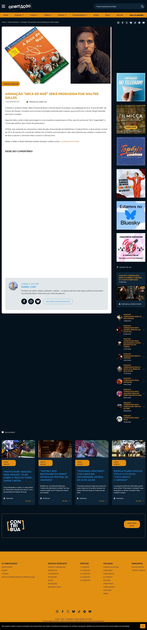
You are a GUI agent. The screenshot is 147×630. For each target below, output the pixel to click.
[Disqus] (56, 182)
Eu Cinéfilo (107, 577)
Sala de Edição (138, 567)
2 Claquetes (85, 570)
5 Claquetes (85, 580)
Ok (143, 626)
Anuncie (120, 15)
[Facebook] (122, 22)
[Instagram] (118, 22)
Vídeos (47, 15)
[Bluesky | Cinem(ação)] (131, 215)
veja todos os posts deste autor (58, 301)
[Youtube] (143, 22)
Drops (50, 580)
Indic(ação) (52, 583)
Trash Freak (108, 583)
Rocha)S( (106, 580)
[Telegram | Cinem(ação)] (131, 87)
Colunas (61, 15)
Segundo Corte (54, 587)
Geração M (52, 570)
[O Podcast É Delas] (131, 247)
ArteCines (107, 590)
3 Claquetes (85, 573)
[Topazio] (131, 151)
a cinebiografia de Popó (69, 141)
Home (5, 15)
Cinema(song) (108, 573)
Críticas (33, 15)
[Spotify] (139, 22)
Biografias (52, 577)
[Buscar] (142, 6)
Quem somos (7, 567)
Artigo (96, 15)
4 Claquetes (85, 577)
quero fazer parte (132, 524)
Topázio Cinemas (138, 570)
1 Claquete (84, 567)
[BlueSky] (131, 22)
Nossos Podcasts (57, 563)
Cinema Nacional (13, 22)
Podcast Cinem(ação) (57, 567)
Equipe (4, 570)
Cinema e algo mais (111, 567)
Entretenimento (79, 15)
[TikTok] (135, 22)
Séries (107, 15)
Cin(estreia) (108, 570)
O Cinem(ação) (9, 563)
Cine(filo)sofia (109, 587)
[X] (126, 22)
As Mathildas (53, 573)
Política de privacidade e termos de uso (18, 577)
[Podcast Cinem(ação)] (131, 183)
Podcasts (18, 15)
